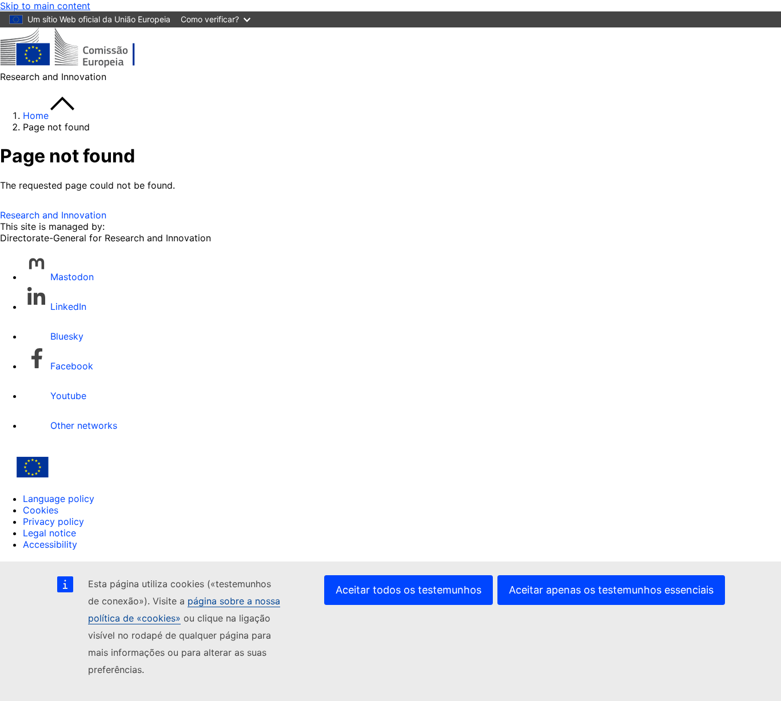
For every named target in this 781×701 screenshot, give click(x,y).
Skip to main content (45, 5)
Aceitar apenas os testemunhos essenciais (611, 590)
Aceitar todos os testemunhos (408, 590)
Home (36, 115)
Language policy (58, 498)
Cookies (40, 510)
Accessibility (50, 544)
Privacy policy (53, 521)
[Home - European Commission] (83, 65)
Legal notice (49, 533)
